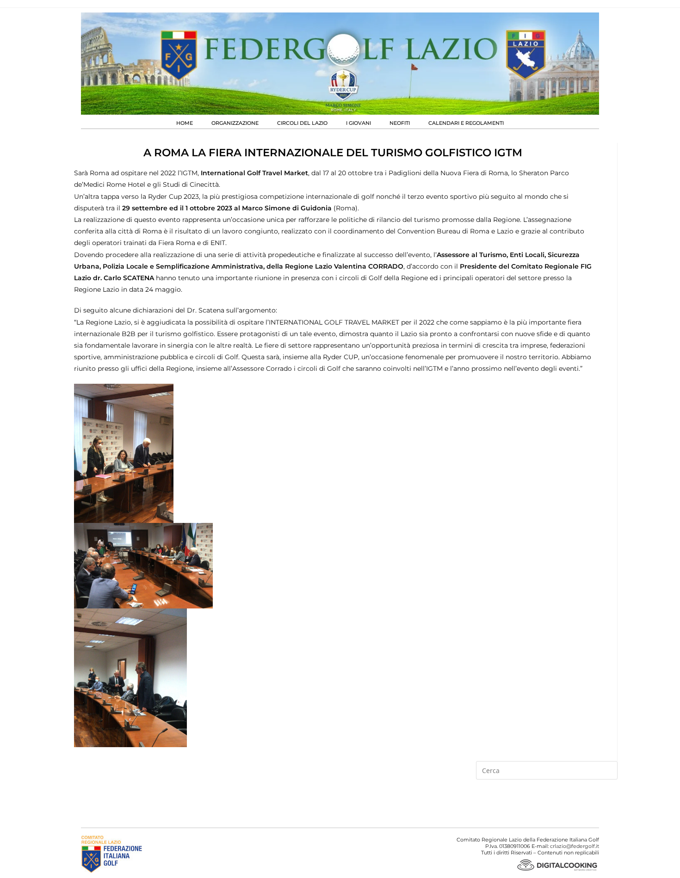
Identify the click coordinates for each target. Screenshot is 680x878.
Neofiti (399, 123)
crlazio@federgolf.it (574, 846)
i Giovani (358, 123)
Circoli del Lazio (302, 123)
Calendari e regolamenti (466, 123)
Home (184, 123)
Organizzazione (235, 123)
